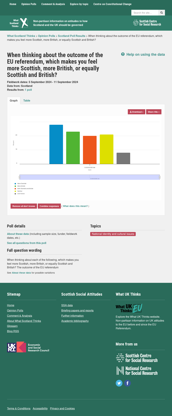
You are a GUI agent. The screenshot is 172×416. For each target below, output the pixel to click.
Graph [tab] (14, 100)
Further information (72, 316)
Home (13, 4)
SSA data (67, 305)
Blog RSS (13, 331)
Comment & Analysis (53, 4)
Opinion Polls (28, 4)
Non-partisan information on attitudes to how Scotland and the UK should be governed (60, 23)
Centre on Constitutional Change (112, 4)
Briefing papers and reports (77, 310)
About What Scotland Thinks (24, 321)
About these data (18, 234)
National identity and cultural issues (113, 234)
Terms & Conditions (18, 408)
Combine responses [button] (49, 206)
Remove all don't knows (23, 206)
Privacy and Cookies (62, 408)
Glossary (12, 326)
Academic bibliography (75, 321)
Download (137, 111)
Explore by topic (79, 4)
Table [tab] (26, 100)
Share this (153, 111)
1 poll (28, 90)
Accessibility (40, 408)
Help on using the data (145, 54)
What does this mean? (75, 206)
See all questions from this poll (26, 243)
